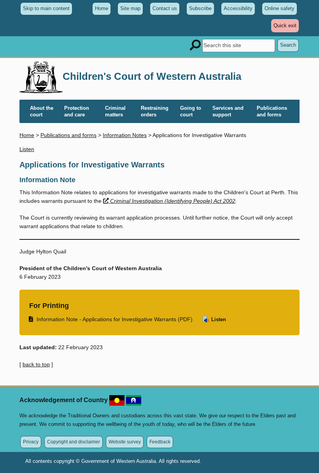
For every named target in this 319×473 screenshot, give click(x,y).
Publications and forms (68, 135)
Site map (130, 8)
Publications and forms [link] (272, 111)
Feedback (159, 441)
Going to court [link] (190, 111)
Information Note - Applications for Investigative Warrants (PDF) (111, 319)
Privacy (31, 441)
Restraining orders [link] (154, 111)
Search (288, 45)
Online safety (279, 8)
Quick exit (286, 27)
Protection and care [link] (76, 111)
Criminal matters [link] (115, 111)
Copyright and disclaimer (73, 441)
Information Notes (125, 135)
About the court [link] (41, 111)
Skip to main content (46, 8)
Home (101, 8)
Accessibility (238, 8)
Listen (218, 319)
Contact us (164, 8)
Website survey (125, 441)
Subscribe (200, 8)
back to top (36, 364)
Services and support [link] (228, 111)
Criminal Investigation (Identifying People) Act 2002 (172, 201)
